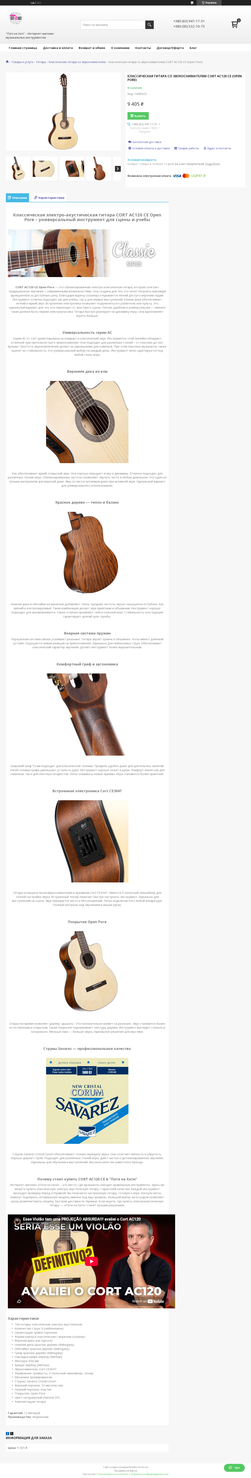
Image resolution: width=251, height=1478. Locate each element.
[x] (11, 1434)
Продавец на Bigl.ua (125, 1470)
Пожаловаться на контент (113, 1474)
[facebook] (7, 1434)
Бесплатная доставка (147, 142)
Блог (193, 48)
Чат (237, 1468)
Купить (140, 116)
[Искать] (149, 25)
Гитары (41, 62)
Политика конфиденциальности (149, 1474)
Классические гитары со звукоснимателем (77, 62)
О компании (120, 48)
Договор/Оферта (170, 48)
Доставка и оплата (58, 48)
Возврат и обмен (92, 48)
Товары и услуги (22, 62)
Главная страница (23, 48)
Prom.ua (143, 1467)
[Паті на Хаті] (15, 18)
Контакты (143, 48)
